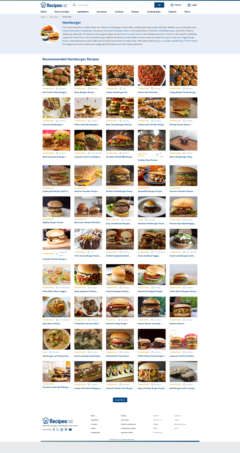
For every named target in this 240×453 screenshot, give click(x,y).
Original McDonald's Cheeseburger (77, 30)
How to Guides (62, 11)
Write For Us (157, 420)
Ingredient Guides (127, 432)
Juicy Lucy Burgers (164, 41)
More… (188, 11)
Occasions (102, 11)
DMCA (155, 428)
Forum (177, 4)
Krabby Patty (78, 37)
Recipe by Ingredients (128, 424)
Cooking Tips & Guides (128, 428)
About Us (156, 416)
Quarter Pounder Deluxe (130, 34)
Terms (176, 428)
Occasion (94, 424)
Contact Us (177, 416)
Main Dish (54, 17)
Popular (172, 11)
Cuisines (119, 11)
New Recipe (125, 420)
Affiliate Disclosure (180, 424)
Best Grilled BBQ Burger (164, 30)
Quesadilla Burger (97, 37)
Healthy (123, 416)
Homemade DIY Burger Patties (116, 30)
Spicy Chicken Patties (188, 41)
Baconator (160, 34)
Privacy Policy (157, 432)
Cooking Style (95, 432)
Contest (176, 420)
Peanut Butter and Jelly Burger (124, 41)
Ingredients (83, 11)
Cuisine (93, 428)
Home (43, 17)
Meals (93, 416)
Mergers (155, 424)
